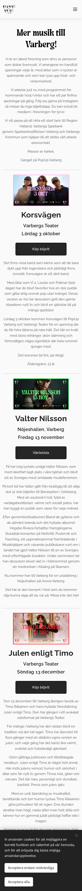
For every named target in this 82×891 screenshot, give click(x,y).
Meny (75, 9)
